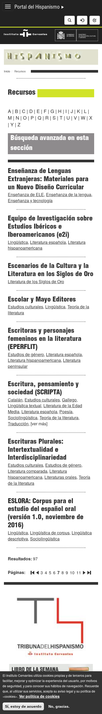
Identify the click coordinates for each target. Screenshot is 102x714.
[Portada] (51, 56)
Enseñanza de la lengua (68, 194)
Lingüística (18, 242)
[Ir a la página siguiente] (84, 572)
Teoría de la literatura (58, 418)
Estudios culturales (25, 307)
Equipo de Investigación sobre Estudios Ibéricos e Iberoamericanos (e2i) (50, 227)
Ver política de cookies (39, 696)
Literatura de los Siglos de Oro (36, 281)
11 (78, 573)
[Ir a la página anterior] (37, 572)
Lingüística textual (24, 405)
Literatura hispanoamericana (34, 360)
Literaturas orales (60, 477)
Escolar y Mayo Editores (42, 300)
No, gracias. (59, 706)
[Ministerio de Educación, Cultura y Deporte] (76, 34)
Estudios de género (26, 354)
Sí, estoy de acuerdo (23, 706)
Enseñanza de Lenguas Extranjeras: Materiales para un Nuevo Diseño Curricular (48, 179)
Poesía (65, 412)
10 (72, 573)
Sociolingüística (22, 418)
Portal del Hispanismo (37, 7)
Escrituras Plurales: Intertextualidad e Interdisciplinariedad (37, 450)
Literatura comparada (27, 471)
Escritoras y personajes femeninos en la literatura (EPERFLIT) (44, 339)
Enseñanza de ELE (26, 194)
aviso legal (65, 691)
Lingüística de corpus (50, 533)
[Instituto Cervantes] (25, 32)
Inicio (7, 71)
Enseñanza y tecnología (30, 200)
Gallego (69, 400)
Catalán (15, 400)
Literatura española (48, 242)
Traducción (18, 424)
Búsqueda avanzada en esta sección (49, 143)
